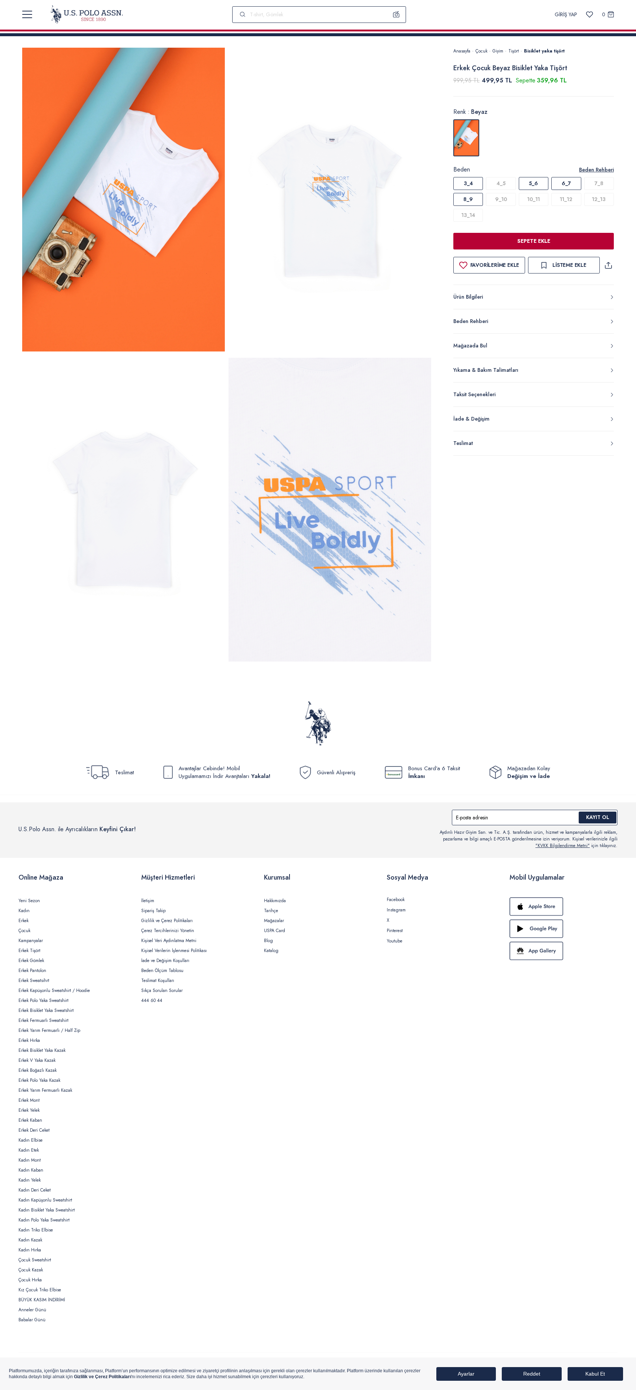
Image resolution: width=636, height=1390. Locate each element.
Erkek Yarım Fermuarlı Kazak (45, 1090)
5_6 (533, 183)
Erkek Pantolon (32, 970)
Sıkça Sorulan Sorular (162, 990)
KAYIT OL (597, 817)
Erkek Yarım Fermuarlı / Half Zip (49, 1030)
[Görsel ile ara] (396, 14)
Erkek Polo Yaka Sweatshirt (43, 1000)
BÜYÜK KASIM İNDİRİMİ (41, 1299)
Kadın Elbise (30, 1140)
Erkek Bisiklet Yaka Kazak (41, 1050)
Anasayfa (461, 51)
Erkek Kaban (30, 1120)
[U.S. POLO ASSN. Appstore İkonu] (564, 906)
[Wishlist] (589, 14)
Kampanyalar (30, 940)
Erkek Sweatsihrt (33, 980)
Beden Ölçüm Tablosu (162, 970)
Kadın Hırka (29, 1250)
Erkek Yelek (29, 1110)
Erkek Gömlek (31, 960)
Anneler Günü (32, 1309)
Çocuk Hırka (30, 1280)
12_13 (599, 199)
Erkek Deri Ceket (34, 1130)
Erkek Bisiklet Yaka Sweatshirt (46, 1010)
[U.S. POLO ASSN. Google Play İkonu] (564, 929)
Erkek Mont (29, 1100)
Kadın (24, 910)
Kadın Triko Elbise (35, 1230)
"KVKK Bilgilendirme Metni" (562, 845)
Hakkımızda (275, 900)
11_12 (566, 199)
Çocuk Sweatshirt (34, 1260)
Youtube (394, 941)
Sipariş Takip (153, 910)
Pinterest (395, 930)
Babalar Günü (31, 1319)
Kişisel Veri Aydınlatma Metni (168, 940)
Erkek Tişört (29, 950)
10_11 (533, 199)
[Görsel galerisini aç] (123, 201)
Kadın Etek (28, 1150)
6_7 (566, 183)
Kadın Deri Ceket (34, 1190)
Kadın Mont (29, 1160)
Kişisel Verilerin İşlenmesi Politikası (174, 950)
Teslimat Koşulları (157, 980)
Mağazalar (274, 920)
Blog (268, 940)
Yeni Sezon (29, 900)
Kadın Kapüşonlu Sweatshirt (45, 1200)
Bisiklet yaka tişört (544, 51)
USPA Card (274, 930)
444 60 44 (151, 1000)
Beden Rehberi (596, 169)
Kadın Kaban (30, 1170)
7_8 (599, 183)
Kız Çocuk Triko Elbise (39, 1290)
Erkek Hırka (29, 1040)
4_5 (501, 183)
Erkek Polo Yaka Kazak (39, 1080)
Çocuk (481, 51)
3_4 (468, 183)
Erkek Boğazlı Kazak (37, 1070)
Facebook (396, 899)
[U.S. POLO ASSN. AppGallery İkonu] (564, 951)
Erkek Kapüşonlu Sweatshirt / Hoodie (54, 990)
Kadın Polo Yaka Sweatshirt (44, 1220)
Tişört (513, 51)
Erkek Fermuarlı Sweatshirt (43, 1020)
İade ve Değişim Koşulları (165, 960)
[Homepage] (87, 14)
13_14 (468, 215)
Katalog (271, 950)
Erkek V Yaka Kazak (36, 1060)
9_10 (501, 199)
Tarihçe (271, 910)
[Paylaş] (608, 265)
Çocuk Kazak (30, 1270)
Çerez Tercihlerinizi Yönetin (167, 930)
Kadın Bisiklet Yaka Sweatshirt (46, 1210)
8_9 (468, 199)
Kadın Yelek (29, 1180)
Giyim (498, 51)
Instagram (396, 910)
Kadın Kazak (30, 1240)
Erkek (23, 920)
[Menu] (27, 14)
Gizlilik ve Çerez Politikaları (167, 920)
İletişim (147, 900)
